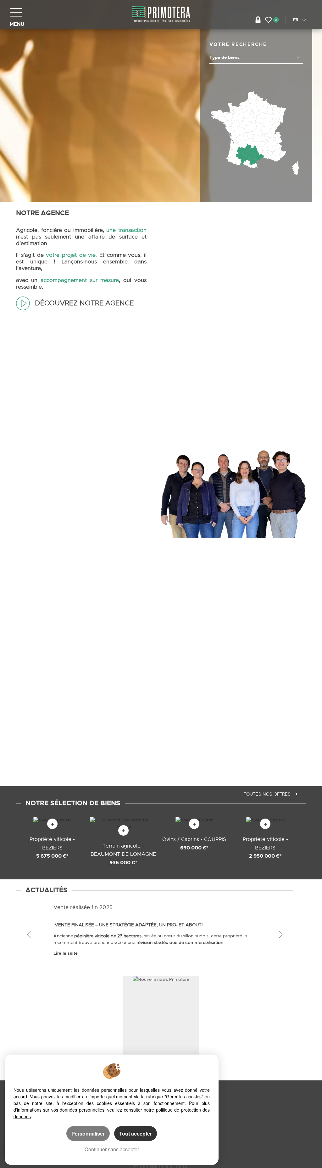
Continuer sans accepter (112, 1149)
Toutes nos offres (268, 794)
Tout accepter (135, 1133)
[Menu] (16, 12)
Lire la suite (65, 953)
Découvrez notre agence (83, 303)
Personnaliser (88, 1133)
